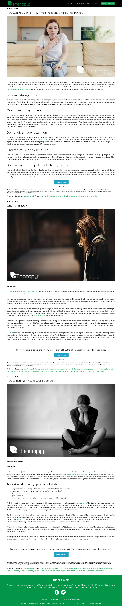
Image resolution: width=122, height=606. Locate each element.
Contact (55, 599)
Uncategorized (29, 196)
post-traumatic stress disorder (77, 474)
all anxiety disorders (63, 196)
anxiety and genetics (77, 196)
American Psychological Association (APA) (24, 291)
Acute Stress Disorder (48, 371)
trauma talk (20, 519)
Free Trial (61, 182)
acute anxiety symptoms (88, 369)
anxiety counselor (41, 139)
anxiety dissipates (39, 315)
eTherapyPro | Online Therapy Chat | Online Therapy (24, 3)
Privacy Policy (79, 603)
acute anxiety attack (57, 369)
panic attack (100, 371)
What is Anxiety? (17, 205)
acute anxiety (45, 369)
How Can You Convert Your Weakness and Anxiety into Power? (45, 12)
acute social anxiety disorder (30, 371)
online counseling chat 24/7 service (18, 89)
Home (44, 599)
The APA (10, 333)
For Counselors (72, 599)
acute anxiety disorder (48, 196)
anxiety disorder (81, 503)
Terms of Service (94, 603)
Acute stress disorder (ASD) (16, 472)
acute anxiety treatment (105, 369)
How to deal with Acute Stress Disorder (30, 380)
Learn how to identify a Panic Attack (83, 371)
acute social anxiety (13, 371)
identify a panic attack (63, 371)
